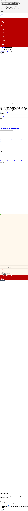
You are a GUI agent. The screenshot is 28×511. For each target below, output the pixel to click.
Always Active (7, 495)
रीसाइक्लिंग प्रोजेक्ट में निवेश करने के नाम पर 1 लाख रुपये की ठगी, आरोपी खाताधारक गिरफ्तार (10, 8)
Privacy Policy (3, 46)
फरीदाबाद (4, 22)
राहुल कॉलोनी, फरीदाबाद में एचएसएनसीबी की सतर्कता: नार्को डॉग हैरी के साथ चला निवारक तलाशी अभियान (12, 139)
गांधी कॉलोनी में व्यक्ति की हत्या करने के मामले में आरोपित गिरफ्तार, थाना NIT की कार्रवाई (10, 3)
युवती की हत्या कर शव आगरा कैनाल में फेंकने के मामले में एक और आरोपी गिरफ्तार (9, 4)
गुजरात (4, 36)
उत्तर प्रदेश (2, 26)
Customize (1, 493)
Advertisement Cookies (4, 505)
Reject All (4, 493)
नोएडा (3, 29)
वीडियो (2, 43)
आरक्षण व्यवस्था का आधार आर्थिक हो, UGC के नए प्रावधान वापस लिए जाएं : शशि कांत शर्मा (10, 9)
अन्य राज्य (2, 31)
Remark (6, 502)
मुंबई (3, 39)
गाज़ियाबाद (4, 28)
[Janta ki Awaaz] (2, 15)
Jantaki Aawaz (8, 51)
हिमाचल (4, 41)
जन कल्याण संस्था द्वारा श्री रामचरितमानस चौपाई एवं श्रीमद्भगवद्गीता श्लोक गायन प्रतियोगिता (10, 2)
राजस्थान (4, 40)
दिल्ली (2, 25)
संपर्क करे (2, 44)
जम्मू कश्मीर (4, 37)
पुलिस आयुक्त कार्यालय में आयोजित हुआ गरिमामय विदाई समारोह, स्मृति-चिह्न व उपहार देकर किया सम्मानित (12, 6)
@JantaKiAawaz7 (4, 274)
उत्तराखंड (4, 34)
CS (15, 275)
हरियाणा (2, 21)
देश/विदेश (2, 20)
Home (1, 47)
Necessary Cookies (3, 495)
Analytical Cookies (3, 502)
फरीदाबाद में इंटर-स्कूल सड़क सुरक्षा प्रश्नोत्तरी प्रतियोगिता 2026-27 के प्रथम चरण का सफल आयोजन (11, 5)
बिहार (3, 32)
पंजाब (3, 33)
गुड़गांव (4, 24)
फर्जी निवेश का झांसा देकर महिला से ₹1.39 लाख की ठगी (7, 7)
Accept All (7, 493)
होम (1, 18)
